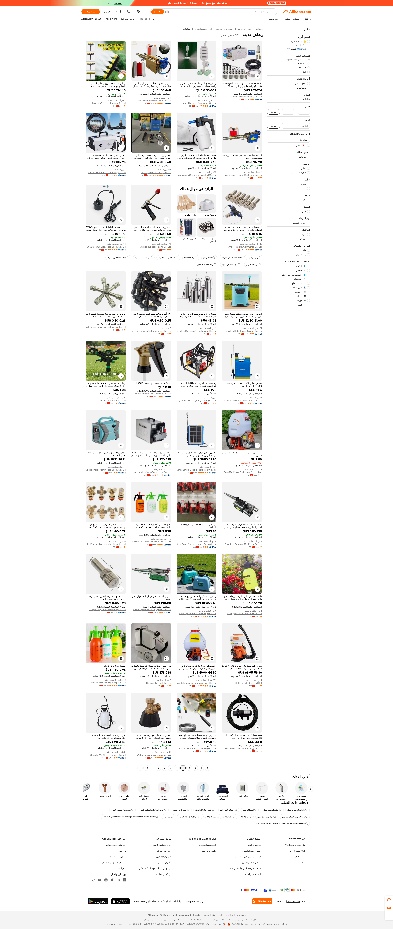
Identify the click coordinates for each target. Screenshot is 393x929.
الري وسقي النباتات (203, 29)
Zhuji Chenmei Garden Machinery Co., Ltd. (106, 544)
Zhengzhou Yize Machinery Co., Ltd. (154, 100)
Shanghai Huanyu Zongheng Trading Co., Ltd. (196, 400)
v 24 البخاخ (207, 258)
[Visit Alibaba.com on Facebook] (124, 880)
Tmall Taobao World (181, 915)
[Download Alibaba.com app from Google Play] (98, 901)
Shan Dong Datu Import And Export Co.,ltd (196, 544)
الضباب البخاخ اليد (227, 810)
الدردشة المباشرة (163, 851)
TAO (220, 915)
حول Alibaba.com (296, 838)
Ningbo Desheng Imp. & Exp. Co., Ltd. (108, 682)
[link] (389, 900)
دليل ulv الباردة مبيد (229, 264)
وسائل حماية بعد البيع (251, 862)
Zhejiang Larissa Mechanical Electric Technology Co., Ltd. (196, 470)
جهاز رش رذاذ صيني (265, 817)
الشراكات (122, 868)
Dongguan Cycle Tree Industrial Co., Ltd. (197, 175)
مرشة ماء (245, 817)
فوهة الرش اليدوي (180, 810)
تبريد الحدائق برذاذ (209, 817)
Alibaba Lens (293, 901)
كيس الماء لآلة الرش (203, 810)
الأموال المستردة (163, 862)
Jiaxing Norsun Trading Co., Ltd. (156, 172)
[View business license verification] (224, 924)
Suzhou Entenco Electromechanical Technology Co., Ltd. (151, 331)
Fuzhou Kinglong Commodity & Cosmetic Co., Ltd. (151, 393)
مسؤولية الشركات (297, 856)
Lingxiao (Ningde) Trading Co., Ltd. (155, 247)
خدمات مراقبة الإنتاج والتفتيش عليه (245, 868)
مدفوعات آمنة (254, 845)
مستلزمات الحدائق (224, 29)
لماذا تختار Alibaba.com (295, 845)
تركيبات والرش (252, 264)
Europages (241, 915)
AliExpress (153, 915)
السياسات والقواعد (252, 874)
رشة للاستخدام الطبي (205, 264)
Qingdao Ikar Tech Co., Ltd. (158, 683)
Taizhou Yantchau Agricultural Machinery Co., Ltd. (196, 683)
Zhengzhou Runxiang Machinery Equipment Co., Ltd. (151, 609)
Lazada (196, 915)
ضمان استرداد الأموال (251, 851)
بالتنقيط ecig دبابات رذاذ (116, 258)
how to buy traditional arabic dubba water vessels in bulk (280, 823)
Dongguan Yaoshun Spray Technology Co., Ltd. (106, 247)
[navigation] (288, 399)
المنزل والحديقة (245, 29)
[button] (167, 12)
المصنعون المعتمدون (207, 845)
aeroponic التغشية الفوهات (231, 258)
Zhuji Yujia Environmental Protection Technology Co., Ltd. (106, 172)
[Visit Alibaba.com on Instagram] (106, 880)
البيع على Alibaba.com (116, 845)
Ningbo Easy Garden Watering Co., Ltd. (107, 609)
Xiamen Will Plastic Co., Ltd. (113, 400)
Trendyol (229, 915)
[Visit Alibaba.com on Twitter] (112, 880)
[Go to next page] (140, 768)
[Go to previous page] (207, 768)
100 (146, 768)
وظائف (302, 862)
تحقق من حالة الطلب (116, 856)
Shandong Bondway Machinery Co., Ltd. (243, 544)
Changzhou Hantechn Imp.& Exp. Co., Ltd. (151, 541)
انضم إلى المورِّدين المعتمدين (113, 862)
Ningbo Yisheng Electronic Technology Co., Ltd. (196, 613)
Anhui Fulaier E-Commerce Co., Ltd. (199, 103)
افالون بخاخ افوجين (186, 817)
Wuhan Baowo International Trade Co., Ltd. (242, 400)
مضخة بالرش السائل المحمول (293, 817)
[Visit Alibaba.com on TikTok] (93, 880)
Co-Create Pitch (297, 851)
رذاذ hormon (189, 258)
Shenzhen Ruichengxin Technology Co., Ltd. (196, 331)
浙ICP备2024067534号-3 (275, 924)
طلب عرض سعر (208, 851)
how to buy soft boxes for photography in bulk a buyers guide (129, 817)
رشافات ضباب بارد (142, 258)
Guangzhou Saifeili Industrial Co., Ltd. (244, 613)
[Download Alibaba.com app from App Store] (120, 901)
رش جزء (254, 258)
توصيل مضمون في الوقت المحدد (246, 856)
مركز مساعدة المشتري (160, 845)
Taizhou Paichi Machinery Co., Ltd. (246, 96)
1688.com (165, 915)
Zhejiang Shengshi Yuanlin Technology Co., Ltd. (106, 470)
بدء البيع (122, 851)
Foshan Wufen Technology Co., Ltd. (109, 103)
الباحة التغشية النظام (270, 810)
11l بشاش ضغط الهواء (166, 258)
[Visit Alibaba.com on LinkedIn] (118, 880)
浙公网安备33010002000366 (246, 924)
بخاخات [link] (186, 29)
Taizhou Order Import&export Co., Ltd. (244, 331)
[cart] (128, 12)
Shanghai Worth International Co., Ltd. (108, 755)
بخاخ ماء (167, 817)
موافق (273, 112)
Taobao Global (209, 915)
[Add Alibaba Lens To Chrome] (262, 901)
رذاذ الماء (228, 817)
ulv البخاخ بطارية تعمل (296, 810)
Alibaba (259, 29)
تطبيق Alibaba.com (142, 901)
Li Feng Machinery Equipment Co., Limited (242, 472)
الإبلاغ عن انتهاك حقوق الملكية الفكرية (154, 868)
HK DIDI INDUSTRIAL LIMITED (247, 683)
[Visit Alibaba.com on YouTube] (100, 880)
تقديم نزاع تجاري (163, 856)
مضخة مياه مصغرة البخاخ (121, 810)
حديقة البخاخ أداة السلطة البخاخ (152, 810)
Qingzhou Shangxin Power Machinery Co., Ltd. (242, 175)
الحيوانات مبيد (248, 810)
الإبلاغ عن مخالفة (163, 874)
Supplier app (192, 901)
